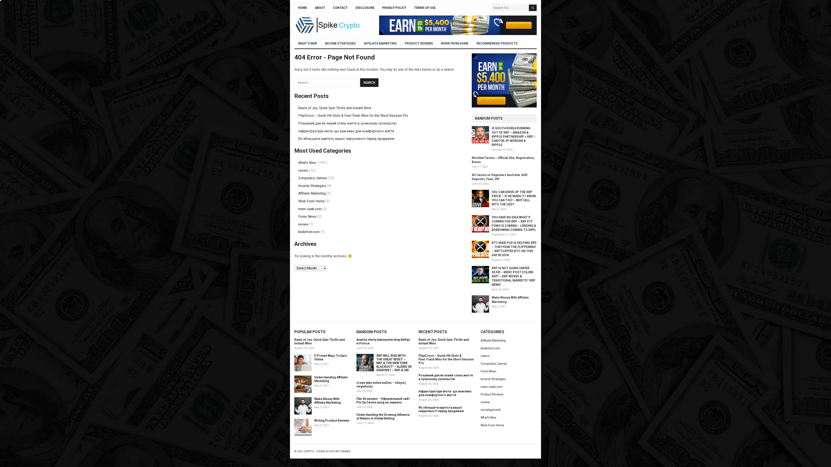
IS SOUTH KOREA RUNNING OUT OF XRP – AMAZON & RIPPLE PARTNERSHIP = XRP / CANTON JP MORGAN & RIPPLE (513, 136)
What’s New (307, 43)
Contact (340, 8)
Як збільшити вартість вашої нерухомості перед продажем (346, 139)
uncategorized (491, 409)
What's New (307, 163)
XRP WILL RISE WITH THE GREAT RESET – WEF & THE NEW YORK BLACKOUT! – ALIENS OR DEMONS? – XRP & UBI (394, 363)
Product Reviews (419, 43)
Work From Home (455, 43)
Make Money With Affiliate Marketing (327, 400)
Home (302, 8)
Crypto (309, 451)
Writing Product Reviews (331, 420)
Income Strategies (340, 43)
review (303, 224)
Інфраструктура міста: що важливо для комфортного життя (346, 131)
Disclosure (365, 8)
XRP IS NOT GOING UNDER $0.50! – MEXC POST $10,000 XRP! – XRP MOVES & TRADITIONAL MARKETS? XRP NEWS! (513, 276)
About (320, 8)
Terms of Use (425, 8)
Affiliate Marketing (380, 43)
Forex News (307, 216)
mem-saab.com (310, 209)
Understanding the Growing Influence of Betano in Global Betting (383, 416)
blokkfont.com (309, 232)
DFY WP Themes (340, 451)
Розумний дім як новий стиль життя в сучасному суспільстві (347, 123)
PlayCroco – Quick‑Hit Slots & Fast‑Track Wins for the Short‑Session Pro (353, 116)
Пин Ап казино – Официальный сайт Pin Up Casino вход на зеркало (383, 400)
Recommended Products (497, 43)
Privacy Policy (394, 8)
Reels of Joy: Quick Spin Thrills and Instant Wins (334, 108)
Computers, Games (312, 178)
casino (303, 170)
